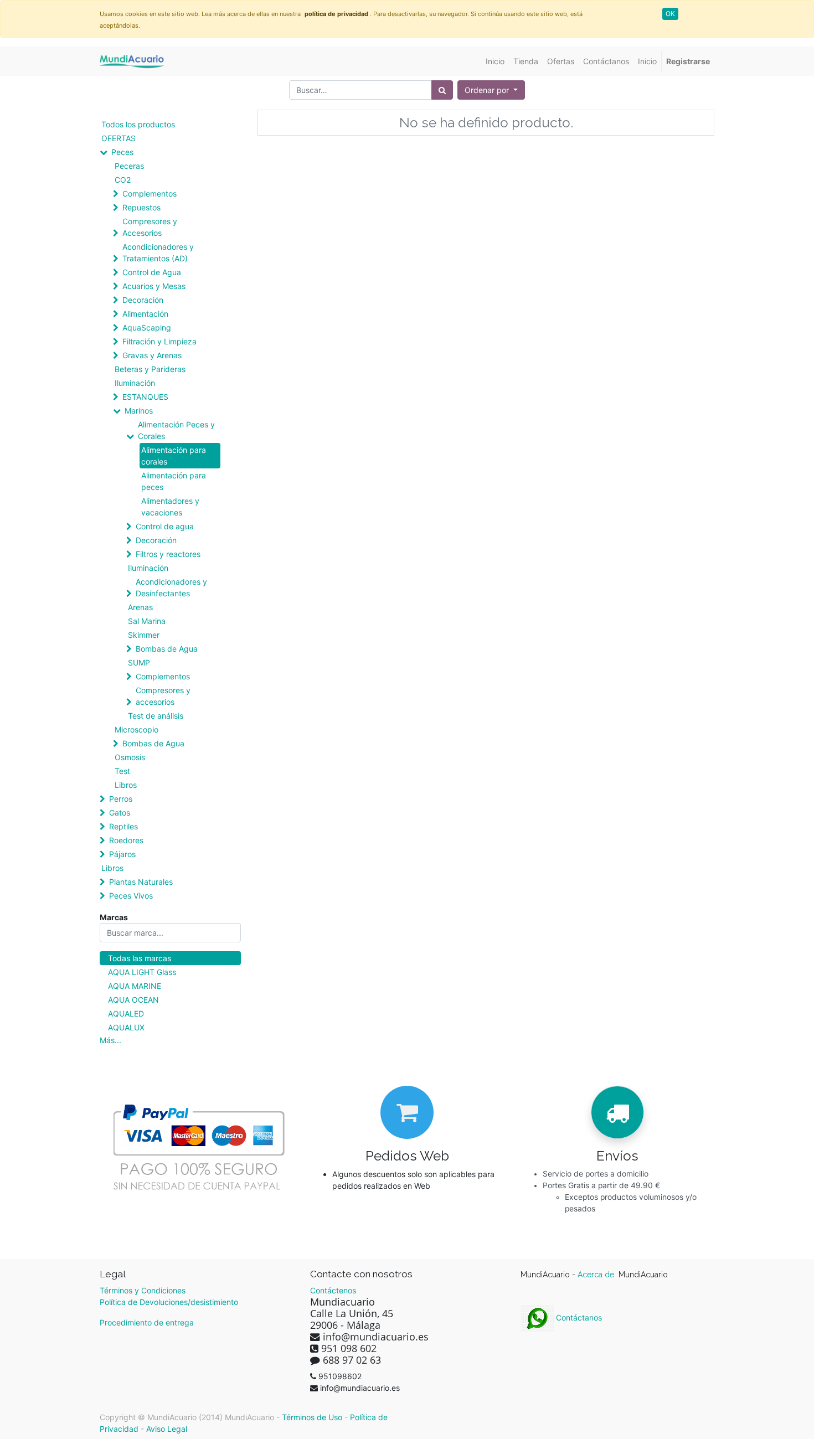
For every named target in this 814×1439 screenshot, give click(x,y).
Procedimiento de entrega (147, 1322)
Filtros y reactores (168, 554)
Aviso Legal (166, 1428)
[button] (491, 90)
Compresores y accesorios (163, 695)
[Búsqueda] (442, 90)
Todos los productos (138, 124)
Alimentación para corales (173, 455)
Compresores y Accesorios (149, 227)
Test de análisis (155, 715)
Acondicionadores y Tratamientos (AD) (158, 252)
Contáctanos (578, 1317)
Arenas (140, 607)
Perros (120, 798)
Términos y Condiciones (143, 1290)
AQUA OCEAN (133, 999)
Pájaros (122, 854)
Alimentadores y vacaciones (170, 506)
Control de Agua (151, 272)
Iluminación (135, 383)
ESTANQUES (145, 396)
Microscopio (136, 729)
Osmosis (130, 757)
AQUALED (126, 1013)
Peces (122, 152)
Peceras (129, 166)
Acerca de (597, 1274)
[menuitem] (495, 61)
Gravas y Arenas (152, 355)
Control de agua (165, 526)
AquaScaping (146, 327)
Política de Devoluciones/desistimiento (169, 1302)
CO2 (123, 179)
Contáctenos (333, 1290)
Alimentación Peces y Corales (176, 430)
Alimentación (145, 313)
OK (670, 13)
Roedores (126, 840)
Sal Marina (147, 621)
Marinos (139, 410)
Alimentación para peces (173, 481)
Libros (126, 785)
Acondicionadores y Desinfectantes (171, 587)
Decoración (142, 300)
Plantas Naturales (141, 881)
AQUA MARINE (134, 986)
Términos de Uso (312, 1417)
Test (122, 771)
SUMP (139, 662)
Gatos (119, 812)
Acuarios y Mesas (154, 286)
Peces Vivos (131, 895)
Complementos (149, 193)
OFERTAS (118, 138)
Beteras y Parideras (150, 369)
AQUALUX (126, 1027)
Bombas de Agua (167, 648)
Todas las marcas (139, 958)
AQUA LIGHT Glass (142, 972)
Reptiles (123, 826)
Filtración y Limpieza (159, 341)
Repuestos (141, 207)
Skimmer (143, 634)
